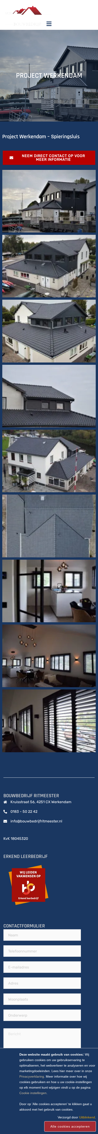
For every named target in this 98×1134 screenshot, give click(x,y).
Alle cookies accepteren (70, 1126)
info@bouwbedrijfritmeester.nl (36, 821)
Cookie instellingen (32, 1093)
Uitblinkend (87, 1117)
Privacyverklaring (31, 1076)
